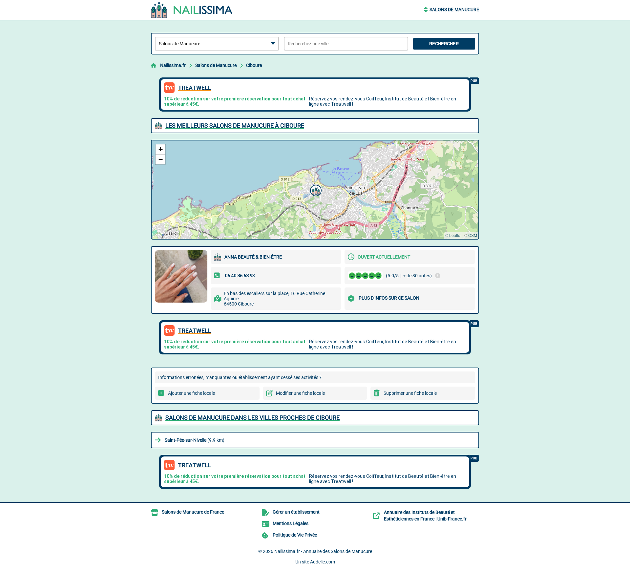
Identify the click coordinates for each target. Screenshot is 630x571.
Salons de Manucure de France (193, 512)
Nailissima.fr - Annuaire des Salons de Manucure (323, 551)
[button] (315, 190)
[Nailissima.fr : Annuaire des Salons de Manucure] (192, 10)
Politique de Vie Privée (295, 535)
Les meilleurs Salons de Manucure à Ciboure (234, 125)
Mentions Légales (290, 523)
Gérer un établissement (296, 512)
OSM (472, 235)
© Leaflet (453, 235)
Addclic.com (322, 561)
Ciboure (254, 65)
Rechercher (444, 43)
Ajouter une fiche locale (191, 393)
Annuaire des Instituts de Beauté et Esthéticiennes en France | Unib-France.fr (425, 515)
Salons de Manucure (454, 9)
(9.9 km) (194, 440)
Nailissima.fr (173, 65)
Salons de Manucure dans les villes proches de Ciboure (252, 417)
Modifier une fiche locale (300, 393)
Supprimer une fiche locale (410, 393)
